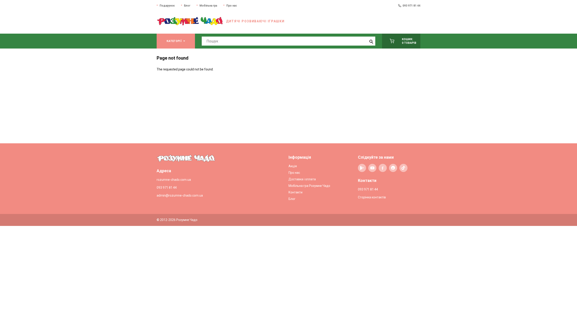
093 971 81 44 (411, 5)
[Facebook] (383, 168)
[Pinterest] (393, 168)
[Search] (370, 41)
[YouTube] (372, 168)
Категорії (174, 41)
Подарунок (167, 5)
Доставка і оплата (302, 179)
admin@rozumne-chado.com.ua (180, 195)
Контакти (295, 192)
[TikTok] (403, 168)
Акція (292, 166)
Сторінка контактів (372, 197)
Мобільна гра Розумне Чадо (309, 186)
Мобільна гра (208, 5)
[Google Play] (362, 168)
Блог (187, 5)
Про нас (231, 5)
